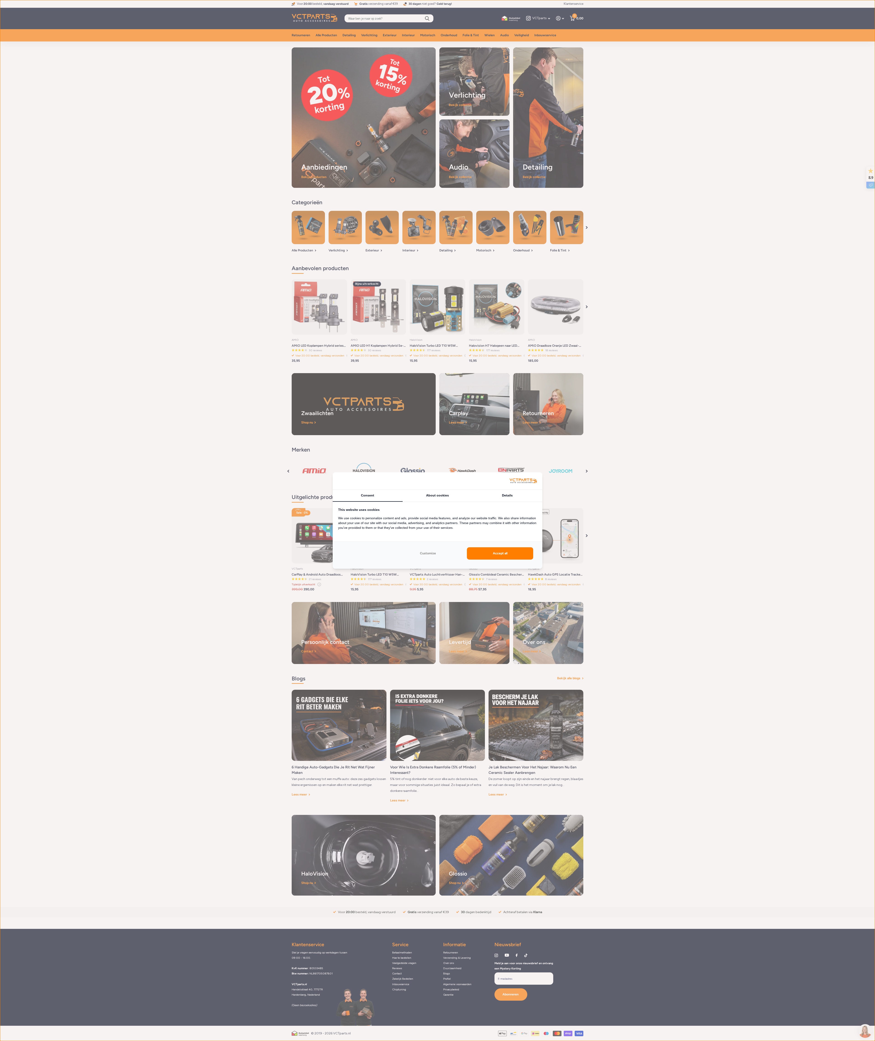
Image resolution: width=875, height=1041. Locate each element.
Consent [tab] (367, 495)
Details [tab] (507, 495)
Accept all (500, 553)
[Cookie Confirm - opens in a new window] (523, 481)
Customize (428, 553)
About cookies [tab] (437, 495)
